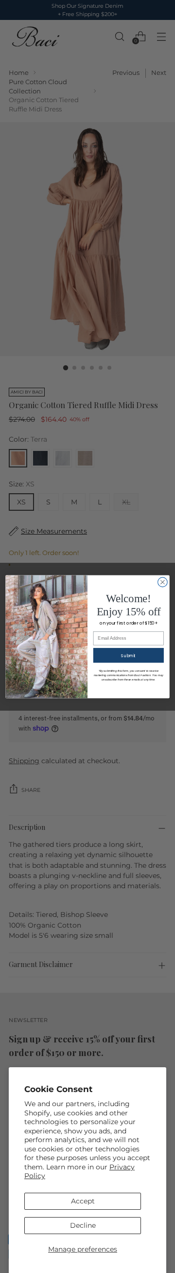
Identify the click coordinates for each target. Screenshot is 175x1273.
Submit (128, 655)
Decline (83, 1225)
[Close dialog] (163, 582)
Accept (83, 1201)
